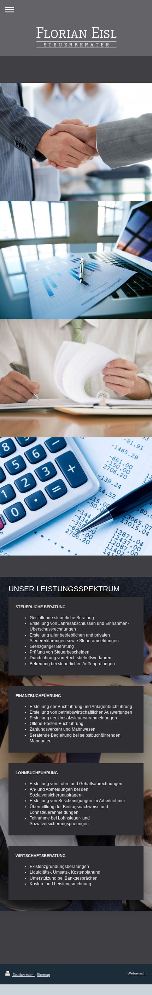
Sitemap (43, 975)
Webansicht (137, 973)
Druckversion (23, 975)
